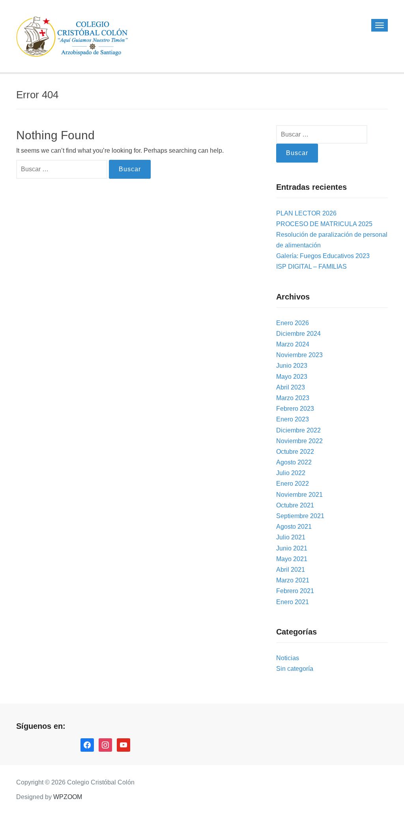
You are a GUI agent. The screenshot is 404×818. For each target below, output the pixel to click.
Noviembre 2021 (299, 494)
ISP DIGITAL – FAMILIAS (311, 266)
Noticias (287, 658)
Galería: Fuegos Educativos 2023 (323, 256)
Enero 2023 (292, 419)
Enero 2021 (292, 602)
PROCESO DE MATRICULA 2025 (324, 224)
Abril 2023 (290, 387)
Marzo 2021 (292, 580)
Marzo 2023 (292, 398)
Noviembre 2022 (299, 441)
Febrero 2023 (295, 408)
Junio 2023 (291, 365)
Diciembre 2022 (298, 430)
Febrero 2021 (295, 591)
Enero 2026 (292, 323)
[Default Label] (123, 744)
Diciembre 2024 (298, 333)
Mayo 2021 (291, 559)
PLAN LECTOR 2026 (306, 213)
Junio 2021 (291, 548)
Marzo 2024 (292, 344)
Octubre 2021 (295, 505)
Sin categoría (294, 668)
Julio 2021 (290, 537)
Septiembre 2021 (300, 516)
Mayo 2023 (291, 376)
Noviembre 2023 (299, 355)
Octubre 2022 (295, 451)
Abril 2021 (290, 569)
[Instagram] (105, 744)
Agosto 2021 (294, 526)
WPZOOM (67, 797)
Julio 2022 (290, 473)
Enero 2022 (292, 483)
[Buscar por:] (62, 169)
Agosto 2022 (294, 462)
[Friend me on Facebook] (87, 744)
